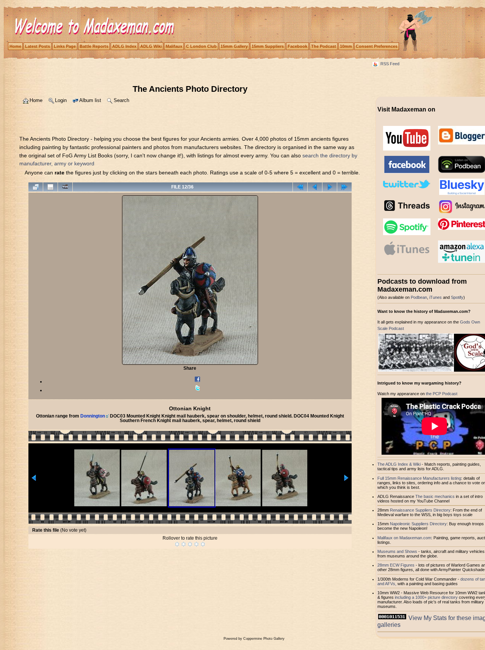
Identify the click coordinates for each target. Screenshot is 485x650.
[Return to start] (300, 187)
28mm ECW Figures (396, 565)
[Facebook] (197, 381)
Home (15, 46)
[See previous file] (315, 187)
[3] (190, 544)
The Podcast (323, 46)
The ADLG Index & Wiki (399, 464)
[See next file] (329, 187)
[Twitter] (197, 390)
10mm (346, 46)
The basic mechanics (435, 496)
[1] (177, 544)
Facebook (297, 46)
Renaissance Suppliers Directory (420, 510)
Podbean (419, 297)
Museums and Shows (397, 551)
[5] (203, 544)
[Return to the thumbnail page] (35, 187)
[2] (183, 544)
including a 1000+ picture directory (426, 597)
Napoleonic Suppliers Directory (418, 523)
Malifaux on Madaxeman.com (404, 537)
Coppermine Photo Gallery (264, 639)
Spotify (457, 297)
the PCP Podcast (441, 393)
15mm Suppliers (268, 46)
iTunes (435, 297)
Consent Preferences (376, 46)
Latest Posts (37, 46)
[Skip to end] (344, 187)
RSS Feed (389, 63)
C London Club (201, 46)
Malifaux (174, 46)
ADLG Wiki (151, 46)
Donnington (92, 416)
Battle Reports (94, 46)
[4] (196, 544)
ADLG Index (124, 46)
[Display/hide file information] (50, 187)
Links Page (65, 46)
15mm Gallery (234, 46)
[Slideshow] (65, 187)
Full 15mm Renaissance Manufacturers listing (419, 478)
